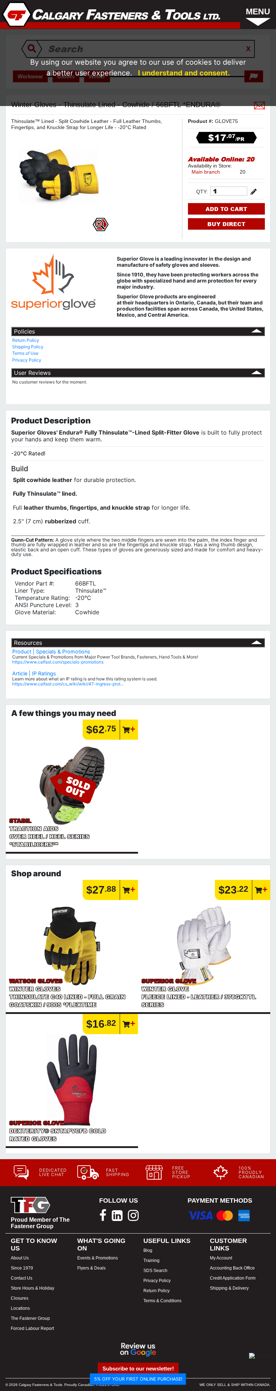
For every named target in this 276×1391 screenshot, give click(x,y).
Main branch (206, 172)
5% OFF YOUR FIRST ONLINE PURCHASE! (138, 1379)
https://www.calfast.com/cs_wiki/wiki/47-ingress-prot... (68, 684)
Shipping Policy (27, 346)
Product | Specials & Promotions (51, 651)
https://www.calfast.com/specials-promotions (58, 662)
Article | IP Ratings (34, 673)
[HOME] (111, 14)
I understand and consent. (184, 73)
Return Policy (25, 340)
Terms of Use (25, 353)
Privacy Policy (26, 360)
